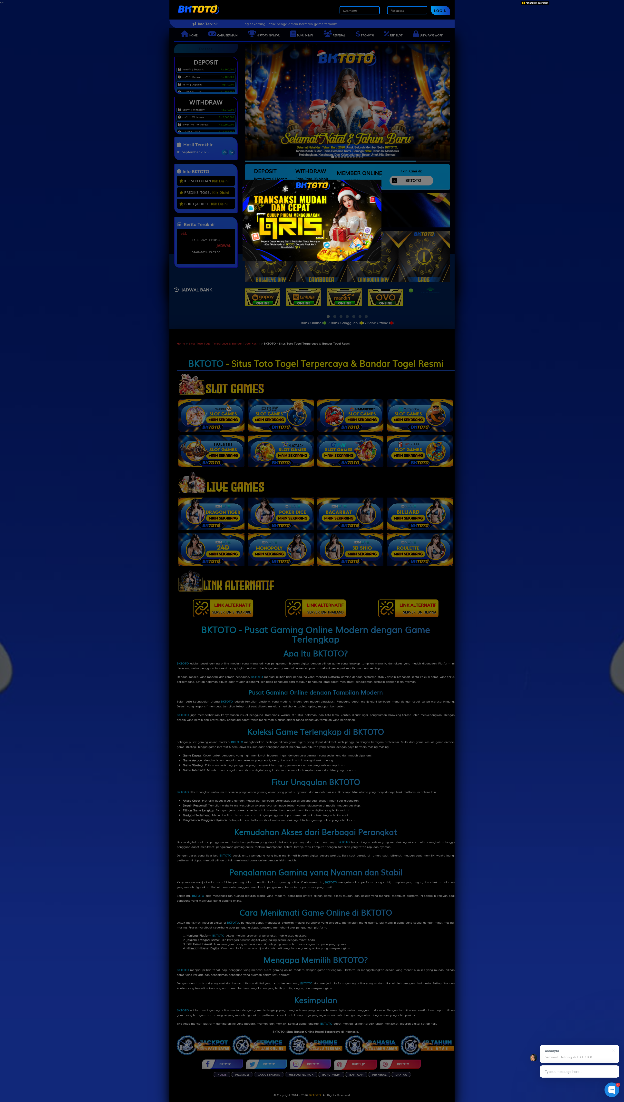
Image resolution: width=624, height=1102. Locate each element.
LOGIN (440, 10)
